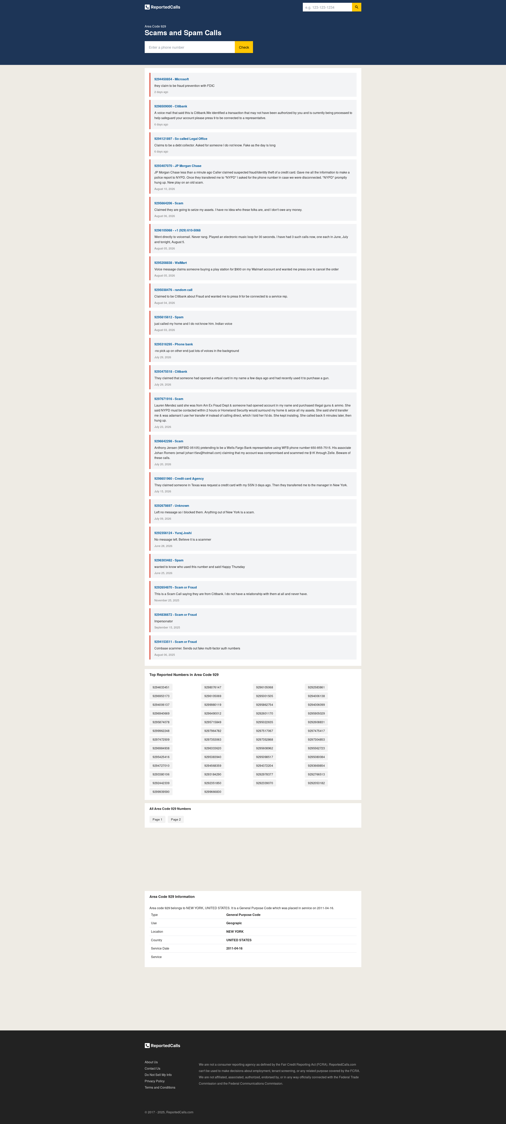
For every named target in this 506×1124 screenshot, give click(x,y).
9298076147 (212, 687)
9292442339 (161, 783)
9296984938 (161, 748)
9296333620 (212, 748)
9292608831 (316, 722)
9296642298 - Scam (168, 441)
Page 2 (176, 819)
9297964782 (212, 731)
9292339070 (264, 783)
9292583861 (316, 687)
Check (244, 47)
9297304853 (316, 739)
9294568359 (212, 765)
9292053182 (316, 783)
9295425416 (161, 757)
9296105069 (212, 696)
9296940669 (161, 713)
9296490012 (212, 713)
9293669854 (316, 765)
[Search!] (356, 7)
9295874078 (161, 722)
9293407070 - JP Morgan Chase (177, 165)
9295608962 (264, 748)
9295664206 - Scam (168, 203)
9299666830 (212, 791)
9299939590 (161, 791)
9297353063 (212, 739)
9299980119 (212, 704)
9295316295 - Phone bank (173, 344)
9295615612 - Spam (168, 317)
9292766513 (316, 774)
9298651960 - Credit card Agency (179, 478)
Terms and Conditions (160, 1087)
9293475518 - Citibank (170, 371)
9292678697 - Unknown (171, 505)
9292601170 (264, 713)
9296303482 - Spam (168, 560)
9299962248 (161, 731)
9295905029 (316, 713)
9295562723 (316, 748)
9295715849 (212, 722)
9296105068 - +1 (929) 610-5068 (177, 230)
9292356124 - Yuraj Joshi (173, 533)
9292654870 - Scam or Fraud (175, 587)
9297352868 (264, 739)
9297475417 (316, 731)
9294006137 (161, 704)
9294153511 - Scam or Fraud (175, 641)
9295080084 (316, 757)
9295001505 (264, 696)
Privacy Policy (155, 1081)
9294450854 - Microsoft (171, 79)
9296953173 (161, 696)
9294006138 (316, 696)
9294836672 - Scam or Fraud (175, 614)
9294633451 (161, 687)
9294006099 (316, 704)
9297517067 (264, 731)
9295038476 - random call (173, 289)
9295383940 (212, 757)
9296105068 (264, 687)
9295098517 (264, 757)
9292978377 (264, 774)
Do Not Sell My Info (158, 1074)
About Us (151, 1062)
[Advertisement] (253, 858)
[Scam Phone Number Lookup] (162, 8)
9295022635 (264, 722)
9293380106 (161, 774)
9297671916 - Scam (168, 398)
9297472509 (161, 739)
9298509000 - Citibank (170, 106)
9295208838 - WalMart (170, 262)
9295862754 (264, 704)
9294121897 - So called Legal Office (180, 138)
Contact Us (152, 1068)
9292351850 (212, 783)
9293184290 (212, 774)
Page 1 (157, 819)
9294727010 (161, 765)
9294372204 (264, 765)
